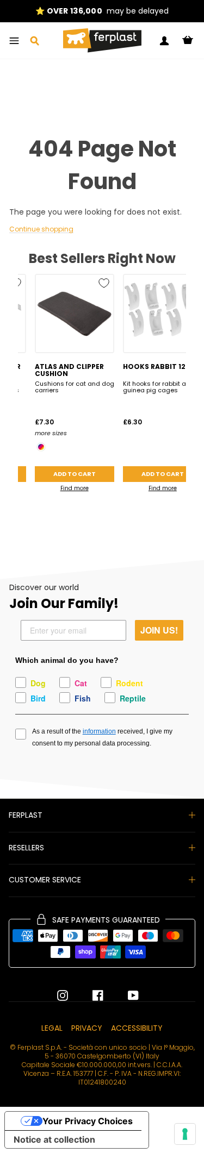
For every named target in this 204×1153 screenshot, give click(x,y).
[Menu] (14, 40)
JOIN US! (159, 630)
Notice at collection (54, 1139)
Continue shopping (41, 229)
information (99, 731)
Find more (74, 488)
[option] (102, 11)
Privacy (86, 1028)
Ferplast (25, 815)
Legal (52, 1028)
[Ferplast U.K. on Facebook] (89, 995)
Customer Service (45, 879)
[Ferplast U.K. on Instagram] (62, 995)
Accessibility (137, 1028)
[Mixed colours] (41, 447)
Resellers (26, 847)
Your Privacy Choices (87, 1121)
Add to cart (74, 473)
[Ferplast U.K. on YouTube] (125, 995)
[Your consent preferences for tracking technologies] (185, 1134)
